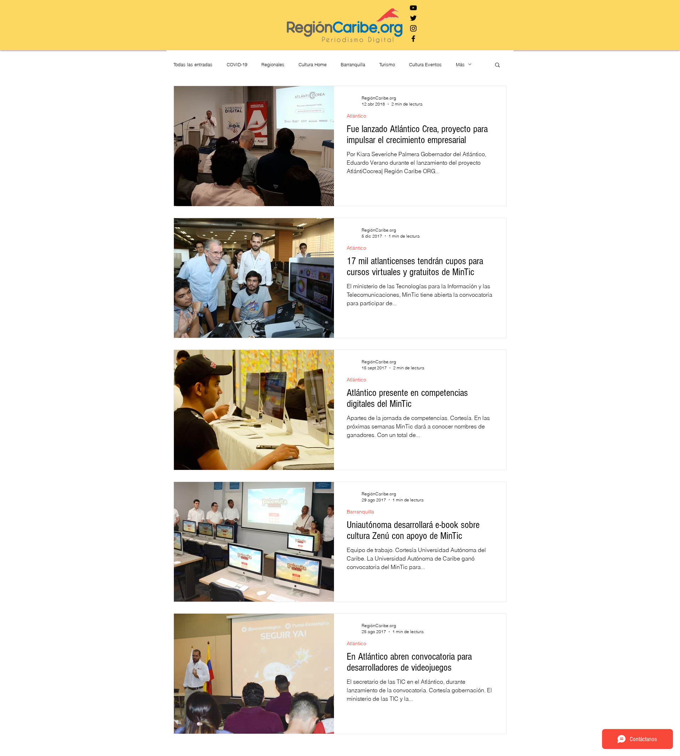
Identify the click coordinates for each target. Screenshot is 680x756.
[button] (497, 65)
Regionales (272, 64)
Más (460, 64)
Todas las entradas (193, 64)
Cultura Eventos (425, 64)
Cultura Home (313, 64)
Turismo (387, 64)
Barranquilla (353, 64)
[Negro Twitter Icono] (413, 18)
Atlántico (356, 116)
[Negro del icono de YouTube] (413, 8)
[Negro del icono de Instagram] (413, 28)
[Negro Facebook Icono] (413, 38)
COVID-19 (237, 64)
